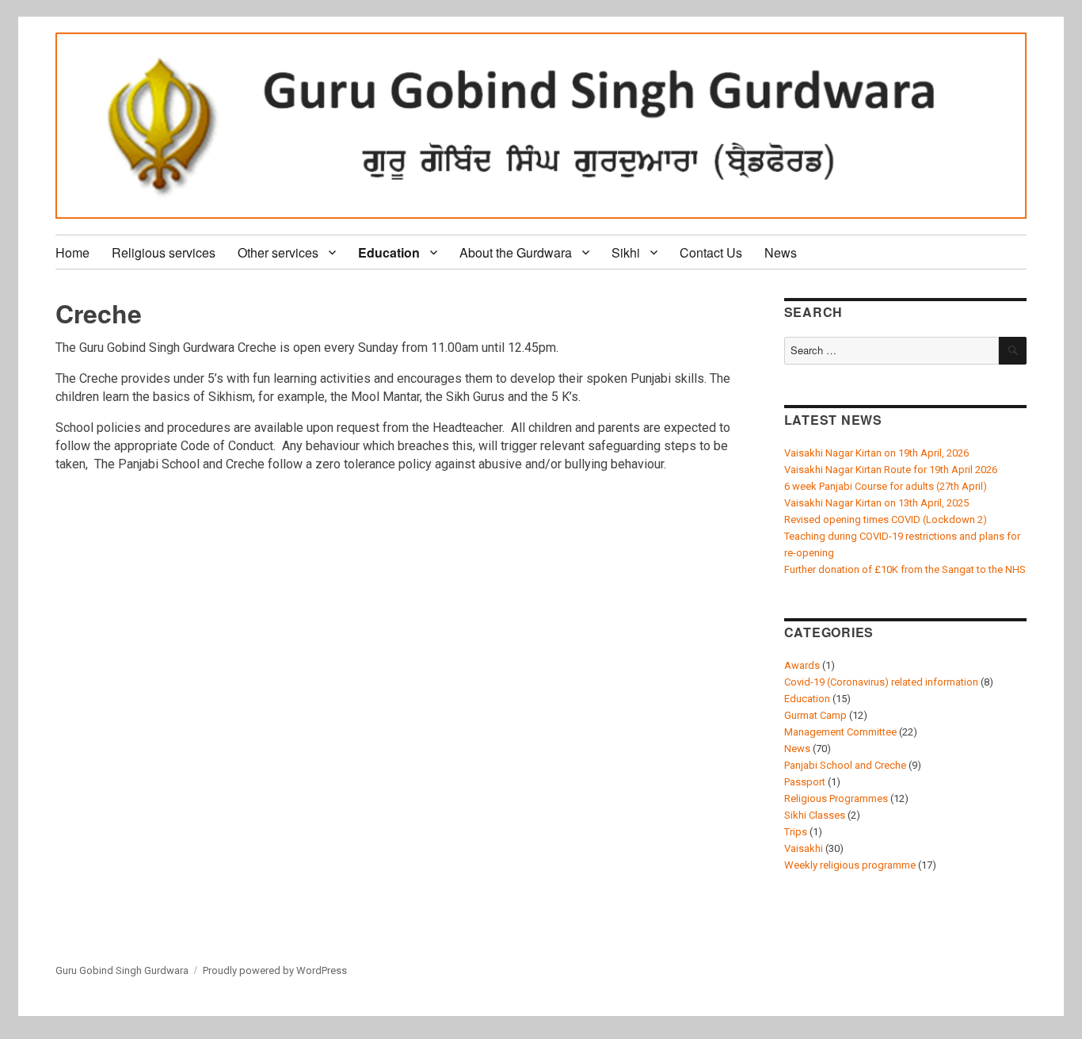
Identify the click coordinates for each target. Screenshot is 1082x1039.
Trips (795, 832)
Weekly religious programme (850, 865)
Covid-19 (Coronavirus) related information (881, 682)
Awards (802, 665)
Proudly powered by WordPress (275, 970)
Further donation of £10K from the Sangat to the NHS (905, 569)
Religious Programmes (836, 798)
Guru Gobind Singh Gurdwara (122, 970)
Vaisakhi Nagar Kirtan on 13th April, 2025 (876, 503)
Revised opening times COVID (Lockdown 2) (885, 519)
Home (72, 252)
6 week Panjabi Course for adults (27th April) (885, 486)
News (780, 252)
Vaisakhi (803, 848)
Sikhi (625, 252)
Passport (804, 782)
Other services (278, 252)
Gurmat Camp (815, 715)
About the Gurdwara (515, 252)
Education (389, 252)
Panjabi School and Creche (845, 765)
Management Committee (840, 732)
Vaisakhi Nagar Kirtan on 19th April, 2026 (876, 453)
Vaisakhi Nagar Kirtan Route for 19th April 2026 (890, 470)
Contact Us (711, 252)
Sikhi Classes (814, 815)
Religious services (163, 252)
